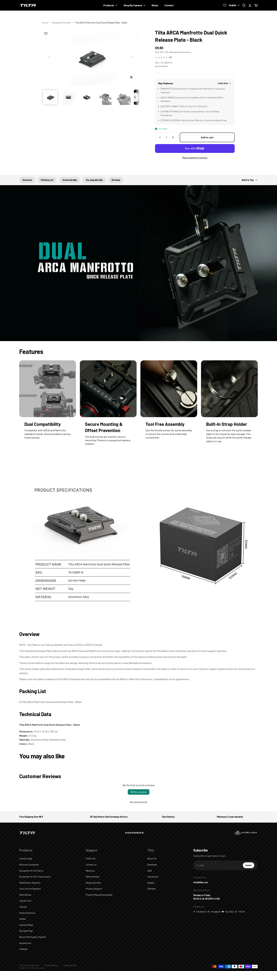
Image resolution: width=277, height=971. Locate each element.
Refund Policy (92, 876)
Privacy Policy (51, 965)
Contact (169, 5)
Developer (152, 864)
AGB (149, 870)
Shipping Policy (93, 882)
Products (108, 5)
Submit (249, 866)
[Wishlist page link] (224, 5)
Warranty (90, 870)
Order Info (91, 858)
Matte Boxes (25, 894)
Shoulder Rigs (26, 930)
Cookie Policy (70, 965)
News (155, 5)
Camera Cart (25, 900)
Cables (22, 918)
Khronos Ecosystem (29, 864)
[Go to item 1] (50, 97)
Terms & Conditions (29, 965)
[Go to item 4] (105, 97)
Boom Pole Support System (32, 937)
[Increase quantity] (173, 137)
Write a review (138, 791)
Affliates (151, 888)
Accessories (25, 943)
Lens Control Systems (30, 888)
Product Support (94, 888)
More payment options (194, 157)
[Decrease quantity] (159, 137)
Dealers (151, 882)
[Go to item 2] (68, 97)
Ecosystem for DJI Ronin (31, 870)
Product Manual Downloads (99, 894)
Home (45, 22)
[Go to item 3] (87, 97)
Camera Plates (26, 925)
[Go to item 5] (123, 97)
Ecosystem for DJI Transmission (35, 876)
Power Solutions (27, 912)
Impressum (153, 876)
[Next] (135, 97)
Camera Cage (25, 858)
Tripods (23, 906)
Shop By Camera (133, 5)
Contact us (91, 864)
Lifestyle (23, 949)
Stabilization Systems (29, 882)
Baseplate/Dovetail (61, 22)
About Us (151, 858)
